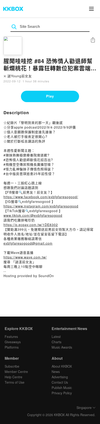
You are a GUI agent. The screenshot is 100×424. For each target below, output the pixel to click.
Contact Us (60, 382)
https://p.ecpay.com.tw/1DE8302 (30, 224)
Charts (56, 342)
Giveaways (13, 342)
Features (11, 336)
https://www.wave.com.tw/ (25, 257)
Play (50, 96)
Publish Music (62, 387)
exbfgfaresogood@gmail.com (28, 243)
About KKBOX (62, 366)
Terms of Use (14, 382)
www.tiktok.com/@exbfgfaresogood (32, 215)
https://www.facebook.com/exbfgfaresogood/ (40, 196)
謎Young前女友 (19, 76)
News (56, 371)
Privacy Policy (62, 393)
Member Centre (16, 371)
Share (93, 40)
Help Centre (13, 377)
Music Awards (62, 347)
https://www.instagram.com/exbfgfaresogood (40, 206)
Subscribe (12, 366)
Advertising (60, 377)
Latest (56, 336)
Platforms (12, 347)
